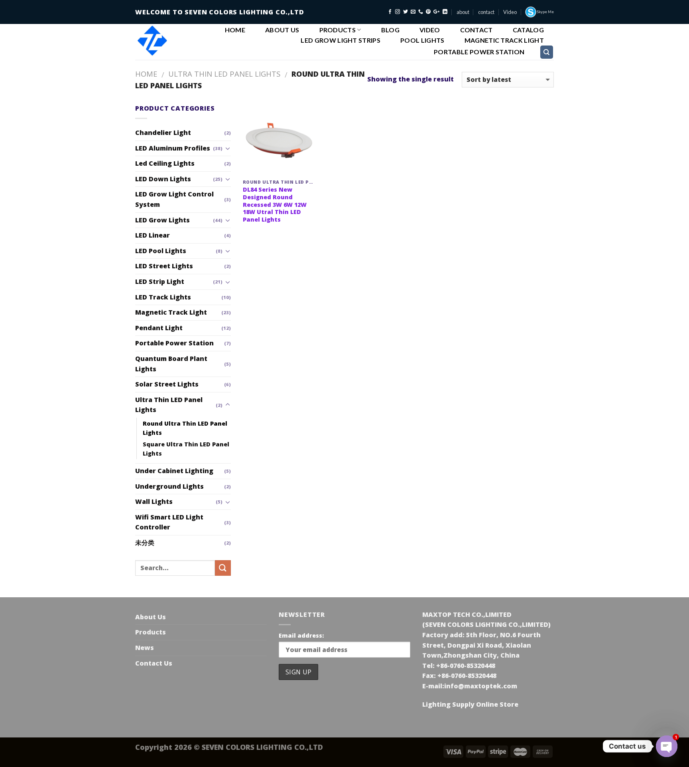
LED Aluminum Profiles (172, 148)
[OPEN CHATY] (666, 746)
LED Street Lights (164, 266)
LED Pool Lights (160, 250)
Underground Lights (169, 486)
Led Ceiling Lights (165, 163)
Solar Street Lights (167, 384)
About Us (282, 30)
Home (235, 30)
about (463, 12)
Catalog (528, 30)
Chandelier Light (163, 132)
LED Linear (152, 235)
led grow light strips (340, 40)
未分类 (144, 542)
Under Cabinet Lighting (174, 470)
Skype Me (545, 12)
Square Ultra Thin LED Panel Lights (186, 448)
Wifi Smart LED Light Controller (169, 522)
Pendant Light (159, 327)
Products (337, 30)
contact (486, 12)
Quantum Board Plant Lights (171, 363)
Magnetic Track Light (504, 40)
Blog (390, 30)
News (144, 647)
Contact (476, 30)
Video (510, 12)
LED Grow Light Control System (174, 199)
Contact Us (153, 663)
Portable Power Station (479, 52)
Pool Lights (422, 40)
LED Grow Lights (162, 220)
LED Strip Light (159, 281)
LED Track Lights (163, 297)
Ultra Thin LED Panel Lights (224, 74)
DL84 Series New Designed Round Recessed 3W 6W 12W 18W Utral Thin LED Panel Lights (275, 204)
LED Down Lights (163, 178)
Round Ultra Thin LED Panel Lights (185, 428)
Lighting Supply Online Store (470, 704)
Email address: (301, 635)
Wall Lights (154, 501)
